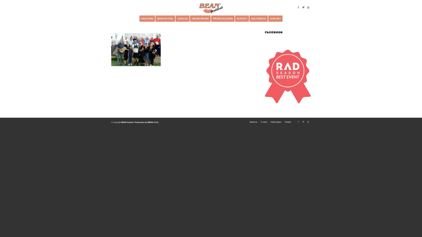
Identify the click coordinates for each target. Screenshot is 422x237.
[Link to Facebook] (298, 7)
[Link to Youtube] (308, 7)
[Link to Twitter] (303, 7)
